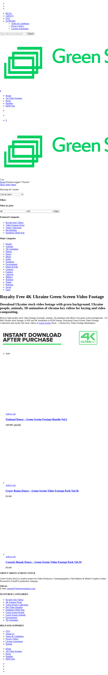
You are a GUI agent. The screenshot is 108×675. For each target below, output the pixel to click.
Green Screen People (15, 612)
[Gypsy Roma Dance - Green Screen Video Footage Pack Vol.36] (56, 482)
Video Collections (14, 227)
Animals (9, 246)
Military (9, 277)
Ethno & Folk (12, 267)
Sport (8, 290)
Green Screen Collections (17, 605)
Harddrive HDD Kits (15, 233)
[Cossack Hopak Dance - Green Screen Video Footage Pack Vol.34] (56, 554)
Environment (11, 264)
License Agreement (14, 641)
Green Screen (45, 323)
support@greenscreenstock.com (21, 588)
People (9, 244)
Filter (56, 211)
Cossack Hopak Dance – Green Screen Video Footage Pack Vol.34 (44, 562)
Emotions (10, 262)
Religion (9, 284)
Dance (8, 254)
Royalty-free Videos (14, 222)
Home (2, 182)
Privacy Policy (12, 639)
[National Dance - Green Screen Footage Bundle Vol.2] (56, 411)
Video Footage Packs (15, 225)
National (9, 279)
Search (30, 34)
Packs (8, 654)
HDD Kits (10, 659)
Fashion (9, 272)
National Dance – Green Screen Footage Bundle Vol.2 (36, 419)
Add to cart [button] (11, 414)
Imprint (9, 644)
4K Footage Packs (14, 602)
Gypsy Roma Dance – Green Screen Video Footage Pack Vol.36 (42, 490)
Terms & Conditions (15, 636)
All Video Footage (14, 651)
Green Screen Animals (16, 615)
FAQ (8, 631)
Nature (9, 282)
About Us (10, 634)
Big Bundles (11, 230)
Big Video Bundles (14, 607)
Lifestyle (9, 274)
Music (8, 256)
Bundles (9, 656)
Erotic (8, 259)
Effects (9, 251)
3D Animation (12, 249)
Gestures (9, 269)
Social (8, 287)
